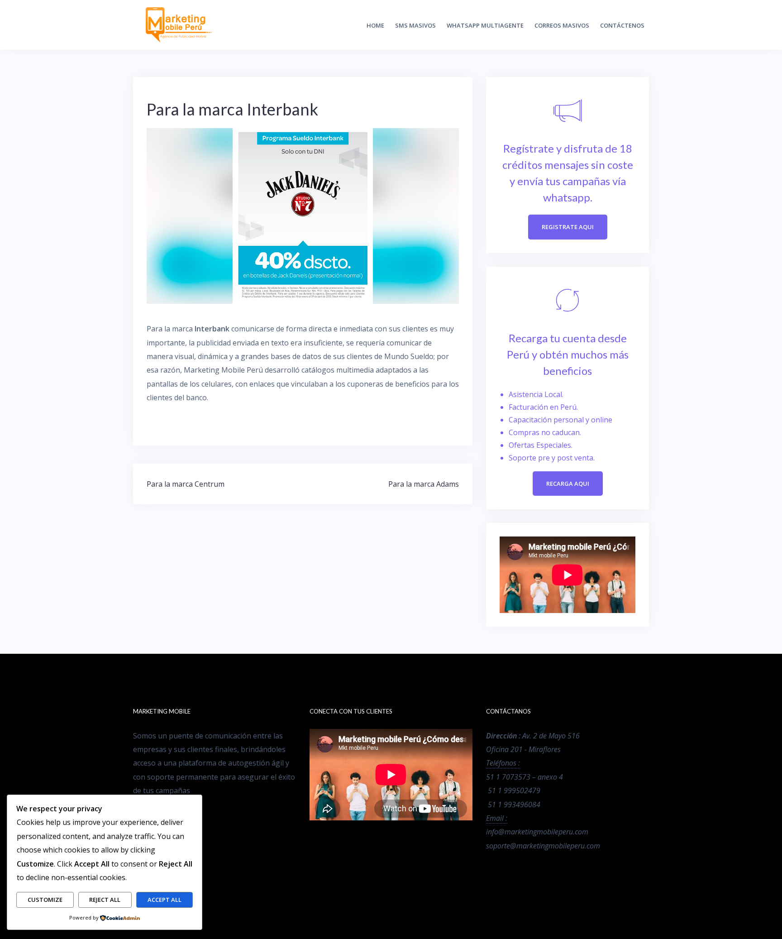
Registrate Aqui (568, 227)
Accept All (164, 900)
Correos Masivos (561, 25)
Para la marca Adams (423, 484)
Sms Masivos (415, 25)
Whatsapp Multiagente (485, 25)
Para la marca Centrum (185, 484)
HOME (375, 25)
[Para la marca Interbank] (303, 215)
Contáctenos (622, 25)
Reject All (104, 900)
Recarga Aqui (567, 483)
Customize (45, 900)
